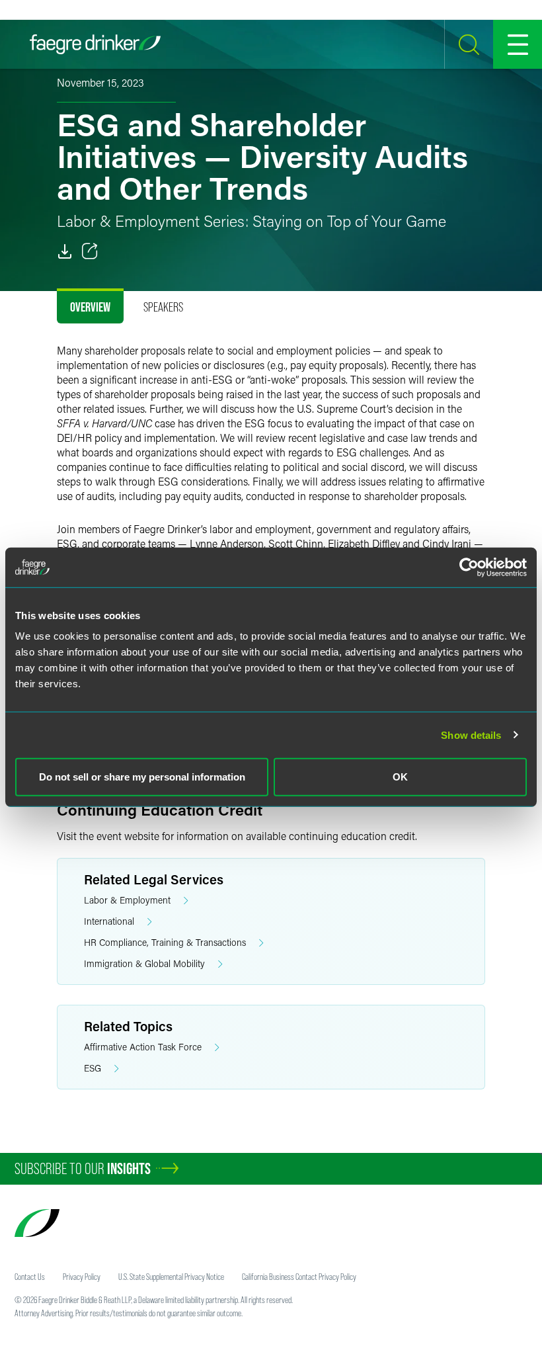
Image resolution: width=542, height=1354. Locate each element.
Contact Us (30, 1276)
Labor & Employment (127, 900)
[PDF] (64, 251)
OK (400, 777)
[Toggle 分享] (89, 251)
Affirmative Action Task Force (143, 1046)
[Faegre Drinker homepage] (95, 44)
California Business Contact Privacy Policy (299, 1276)
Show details (471, 734)
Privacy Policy (81, 1276)
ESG (92, 1068)
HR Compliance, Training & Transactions (165, 942)
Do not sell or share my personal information (142, 777)
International (109, 921)
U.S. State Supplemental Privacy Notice (171, 1276)
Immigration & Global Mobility (144, 963)
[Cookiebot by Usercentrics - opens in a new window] (469, 567)
